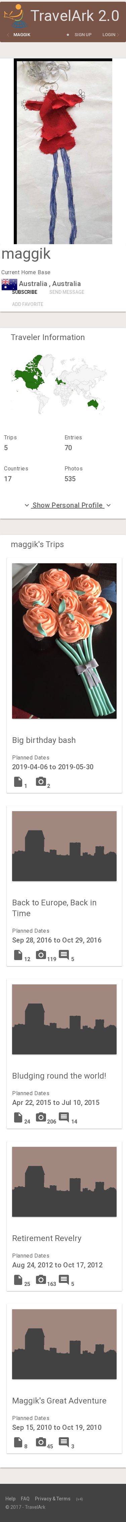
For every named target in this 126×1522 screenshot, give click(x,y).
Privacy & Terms (53, 1498)
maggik (21, 34)
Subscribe (24, 292)
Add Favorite (27, 304)
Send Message (66, 292)
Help (10, 1498)
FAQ (25, 1498)
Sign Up (83, 34)
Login (108, 34)
